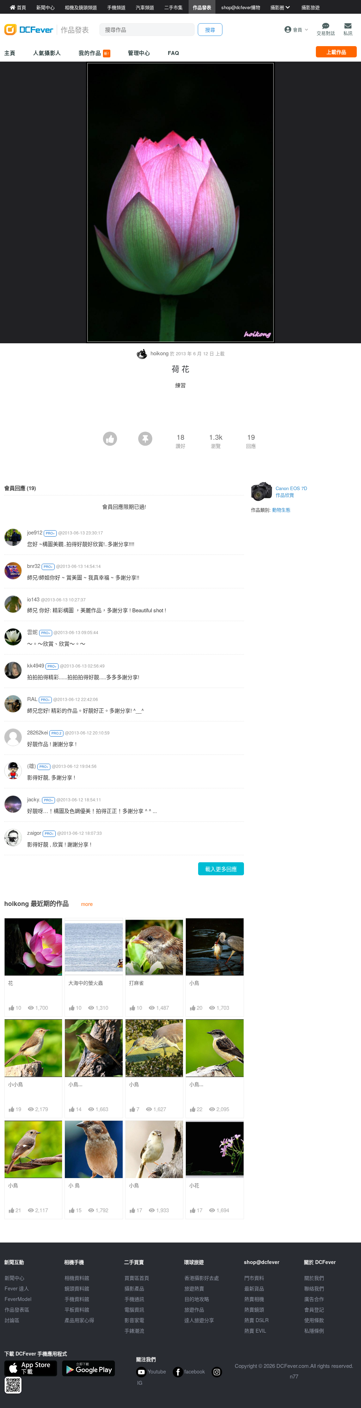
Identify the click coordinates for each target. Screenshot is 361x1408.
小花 (194, 1185)
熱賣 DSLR (256, 1319)
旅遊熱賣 (194, 1288)
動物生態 (281, 509)
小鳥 (194, 983)
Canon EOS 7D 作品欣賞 (291, 492)
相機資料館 (77, 1277)
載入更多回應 (221, 868)
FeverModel (18, 1298)
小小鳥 (15, 1084)
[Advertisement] (180, 412)
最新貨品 (254, 1288)
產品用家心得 (79, 1319)
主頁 (10, 53)
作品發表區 (17, 1309)
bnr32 (33, 565)
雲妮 (32, 632)
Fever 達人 (17, 1288)
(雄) (31, 765)
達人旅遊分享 (199, 1319)
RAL (32, 698)
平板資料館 (77, 1309)
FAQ (173, 53)
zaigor (34, 832)
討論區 (12, 1319)
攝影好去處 (201, 1277)
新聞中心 (14, 1277)
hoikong (159, 353)
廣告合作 (314, 1298)
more (87, 903)
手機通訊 (134, 1298)
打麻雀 (136, 983)
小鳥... (75, 1084)
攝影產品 (134, 1288)
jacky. (34, 799)
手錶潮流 (134, 1330)
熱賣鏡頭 (254, 1309)
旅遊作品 (194, 1309)
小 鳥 (74, 1185)
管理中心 (139, 53)
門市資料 (254, 1277)
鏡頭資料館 (77, 1288)
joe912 (34, 532)
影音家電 (134, 1319)
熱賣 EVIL (255, 1330)
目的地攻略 (196, 1298)
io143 (33, 599)
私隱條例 (314, 1330)
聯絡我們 (314, 1288)
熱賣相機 (254, 1298)
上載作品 (336, 51)
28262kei (37, 732)
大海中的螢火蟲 (85, 983)
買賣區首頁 (136, 1277)
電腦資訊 (134, 1309)
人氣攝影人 (47, 53)
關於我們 (314, 1277)
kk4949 (35, 665)
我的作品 (94, 53)
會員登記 (314, 1309)
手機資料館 (77, 1298)
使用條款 (314, 1319)
